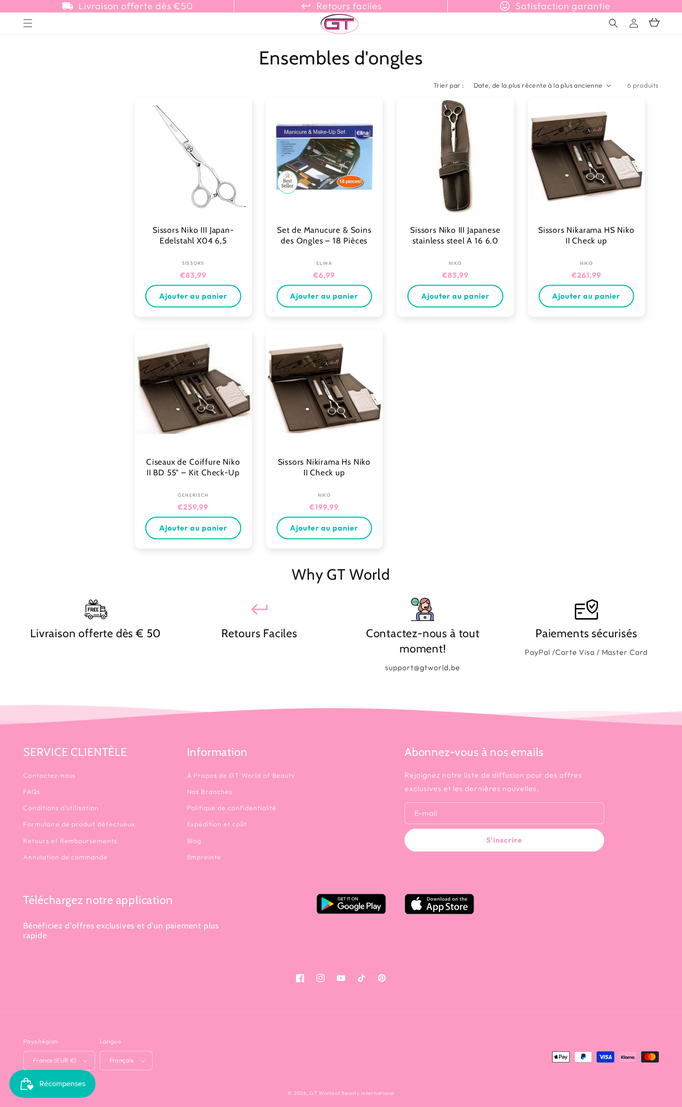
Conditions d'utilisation (61, 808)
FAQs (31, 791)
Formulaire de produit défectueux (79, 824)
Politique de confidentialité (232, 808)
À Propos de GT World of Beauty (241, 775)
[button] (613, 23)
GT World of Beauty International (351, 1093)
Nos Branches (210, 791)
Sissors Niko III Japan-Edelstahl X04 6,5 (193, 235)
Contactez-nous (49, 775)
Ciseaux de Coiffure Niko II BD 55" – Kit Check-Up (193, 467)
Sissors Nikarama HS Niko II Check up (586, 235)
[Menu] (28, 23)
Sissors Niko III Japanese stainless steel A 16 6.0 (455, 235)
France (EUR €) (55, 1060)
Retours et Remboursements (70, 841)
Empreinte (204, 857)
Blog (194, 841)
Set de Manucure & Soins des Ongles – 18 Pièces (324, 235)
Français (121, 1060)
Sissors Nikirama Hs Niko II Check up (324, 467)
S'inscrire (504, 840)
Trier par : (448, 85)
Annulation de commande (65, 857)
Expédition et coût (217, 824)
